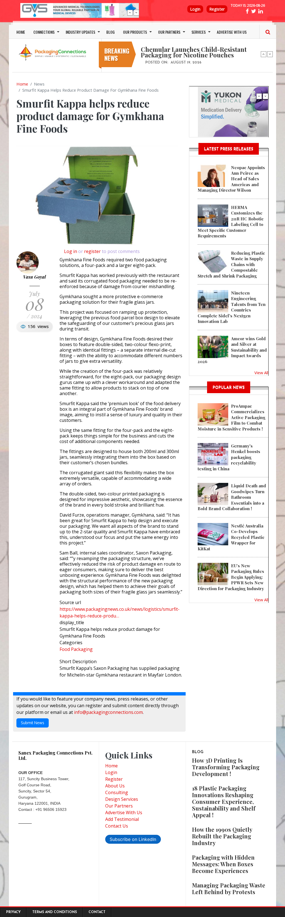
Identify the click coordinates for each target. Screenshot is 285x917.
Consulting (116, 792)
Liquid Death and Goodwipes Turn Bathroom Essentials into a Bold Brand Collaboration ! (232, 497)
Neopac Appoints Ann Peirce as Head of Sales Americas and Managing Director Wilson (231, 179)
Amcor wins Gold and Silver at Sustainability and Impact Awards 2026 (232, 350)
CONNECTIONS (44, 32)
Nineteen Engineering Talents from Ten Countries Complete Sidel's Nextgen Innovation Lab (232, 307)
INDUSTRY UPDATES (80, 32)
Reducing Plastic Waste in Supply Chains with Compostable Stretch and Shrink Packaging (231, 264)
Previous (130, 12)
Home (22, 84)
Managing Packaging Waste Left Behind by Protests (228, 888)
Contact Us (116, 826)
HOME (20, 32)
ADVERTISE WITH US (232, 32)
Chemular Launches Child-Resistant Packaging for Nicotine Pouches (194, 52)
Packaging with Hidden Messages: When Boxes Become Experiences (223, 863)
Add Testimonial (122, 819)
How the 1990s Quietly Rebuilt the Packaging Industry (222, 836)
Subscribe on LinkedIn (133, 839)
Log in (70, 251)
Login (195, 9)
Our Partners (119, 806)
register (92, 251)
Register (217, 9)
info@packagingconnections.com (108, 712)
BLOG (110, 32)
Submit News (32, 722)
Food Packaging (76, 649)
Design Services (121, 799)
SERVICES (198, 32)
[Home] (53, 52)
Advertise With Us (123, 812)
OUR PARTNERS (169, 32)
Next (136, 12)
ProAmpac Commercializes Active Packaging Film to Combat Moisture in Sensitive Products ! (231, 417)
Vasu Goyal (34, 277)
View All (261, 372)
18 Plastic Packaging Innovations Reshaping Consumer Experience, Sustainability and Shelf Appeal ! (223, 801)
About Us (115, 786)
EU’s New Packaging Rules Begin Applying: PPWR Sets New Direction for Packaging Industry (231, 577)
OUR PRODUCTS (135, 32)
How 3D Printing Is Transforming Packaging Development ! (226, 767)
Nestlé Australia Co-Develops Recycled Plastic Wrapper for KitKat (231, 537)
